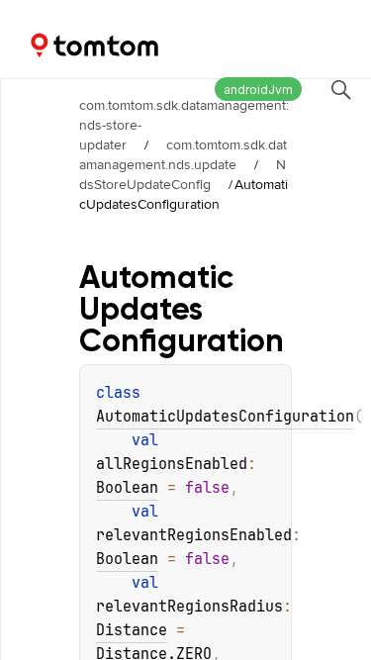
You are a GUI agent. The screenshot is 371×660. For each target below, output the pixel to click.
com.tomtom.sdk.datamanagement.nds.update (183, 154)
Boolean (127, 488)
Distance (131, 630)
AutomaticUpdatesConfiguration (225, 416)
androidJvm (258, 89)
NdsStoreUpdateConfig (182, 174)
